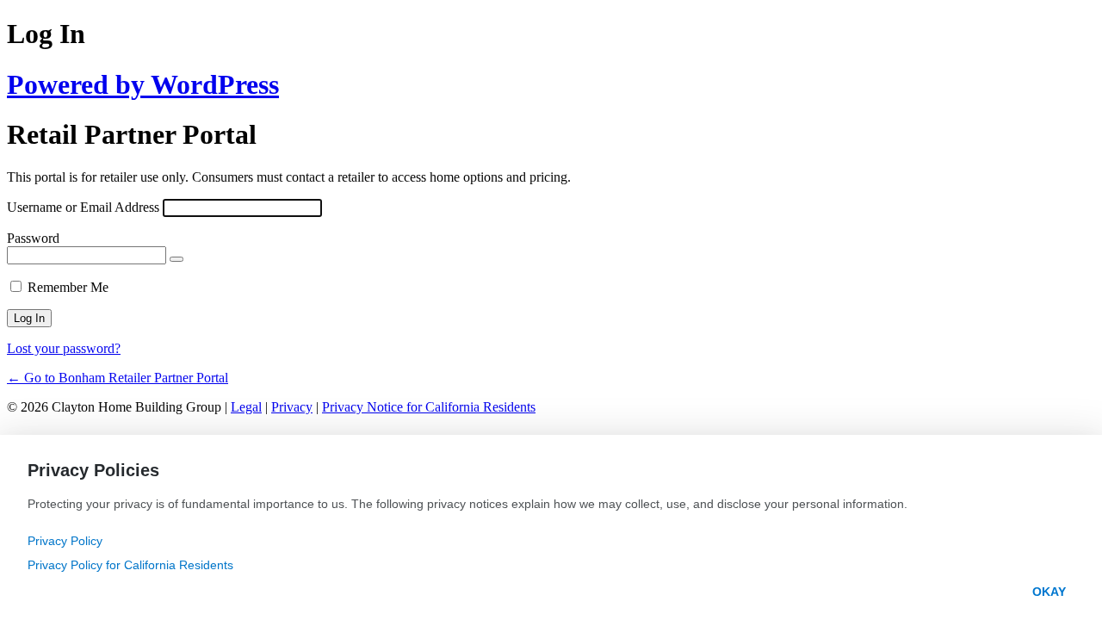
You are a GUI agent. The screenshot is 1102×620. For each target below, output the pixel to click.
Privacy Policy (65, 541)
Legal (246, 407)
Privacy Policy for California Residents (130, 565)
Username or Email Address (83, 207)
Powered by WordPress (143, 84)
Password (33, 238)
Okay (1049, 591)
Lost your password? (64, 348)
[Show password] (176, 259)
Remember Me (68, 287)
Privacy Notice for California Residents (429, 407)
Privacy (292, 407)
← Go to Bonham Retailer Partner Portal (117, 377)
